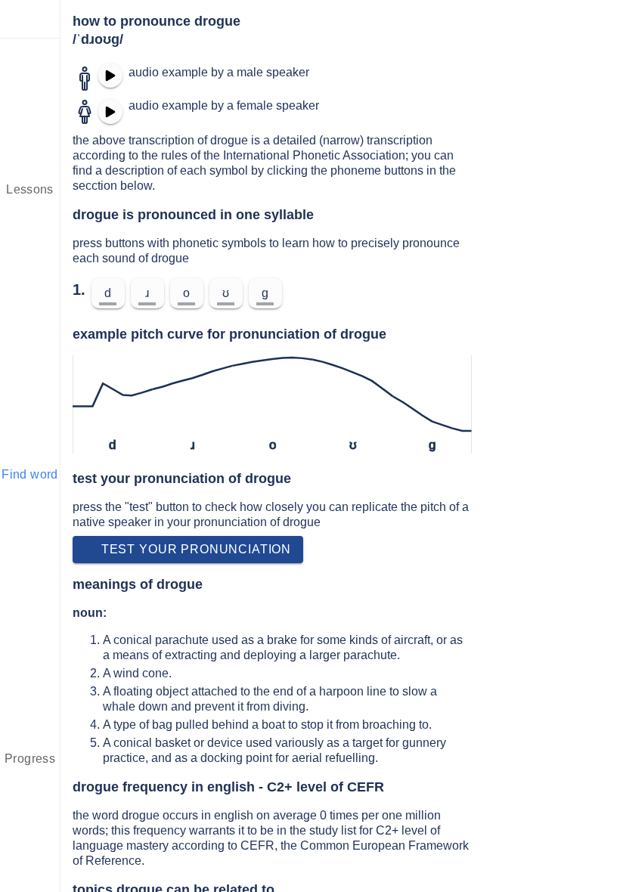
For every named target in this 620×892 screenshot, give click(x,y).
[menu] (30, 19)
